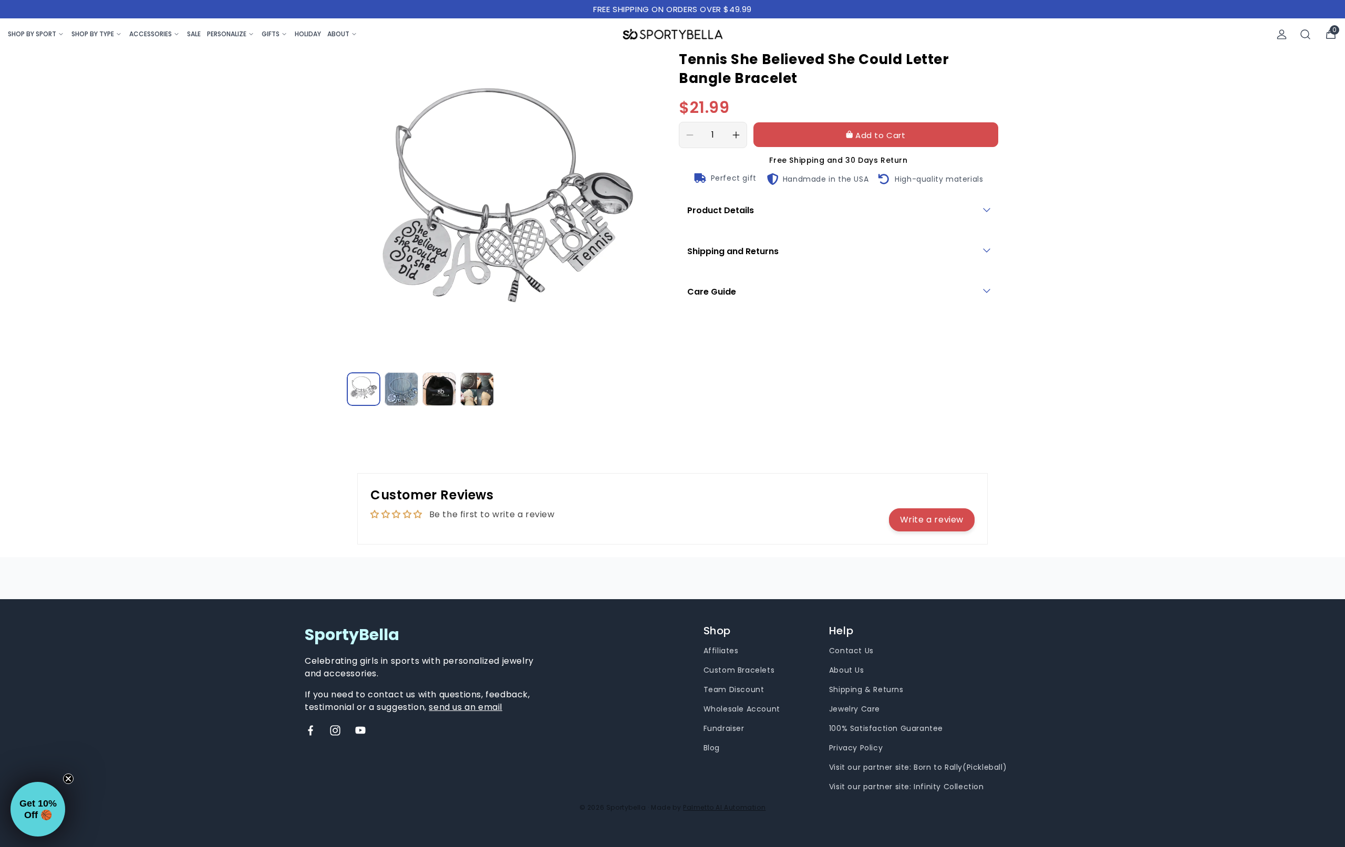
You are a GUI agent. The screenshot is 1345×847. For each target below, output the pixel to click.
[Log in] (1282, 34)
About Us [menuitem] (846, 670)
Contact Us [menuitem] (851, 650)
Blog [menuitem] (711, 748)
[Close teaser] (68, 778)
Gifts (271, 33)
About (338, 33)
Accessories (150, 33)
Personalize (226, 33)
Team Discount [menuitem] (733, 689)
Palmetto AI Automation (724, 807)
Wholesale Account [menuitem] (741, 709)
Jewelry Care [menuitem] (854, 709)
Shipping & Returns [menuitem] (866, 689)
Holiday (308, 33)
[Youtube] (360, 730)
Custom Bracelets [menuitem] (739, 670)
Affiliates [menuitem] (721, 650)
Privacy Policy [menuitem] (856, 748)
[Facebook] (310, 730)
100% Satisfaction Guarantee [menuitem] (886, 728)
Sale (194, 33)
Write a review (932, 520)
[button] (38, 809)
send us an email (465, 707)
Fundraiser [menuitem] (723, 728)
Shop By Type (92, 33)
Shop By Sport (32, 33)
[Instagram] (335, 730)
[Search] (1305, 34)
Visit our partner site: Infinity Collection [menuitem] (906, 786)
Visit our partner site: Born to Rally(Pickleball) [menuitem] (918, 767)
